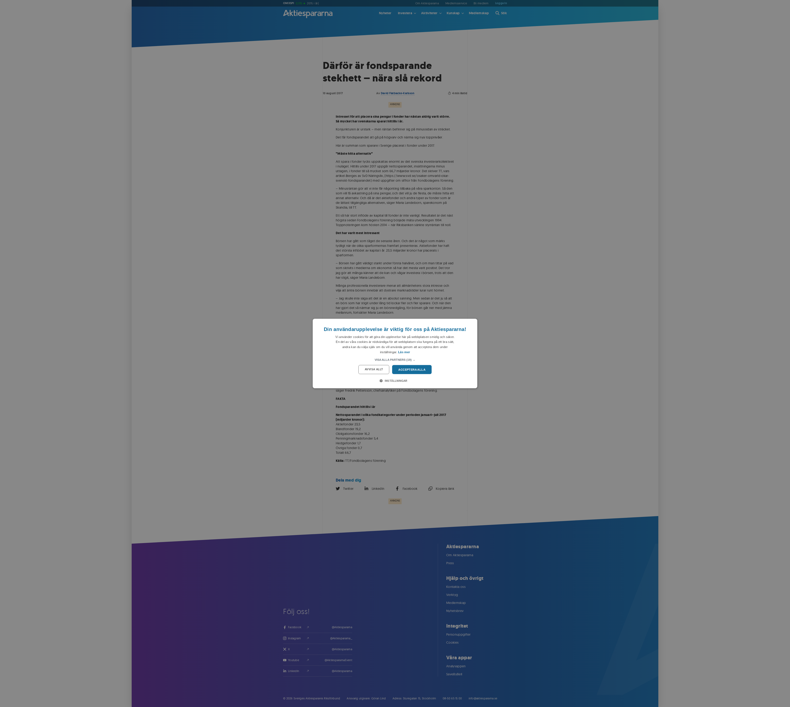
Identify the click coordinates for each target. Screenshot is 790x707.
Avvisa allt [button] (374, 369)
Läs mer (404, 352)
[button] (395, 359)
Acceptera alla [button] (411, 369)
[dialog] (395, 353)
